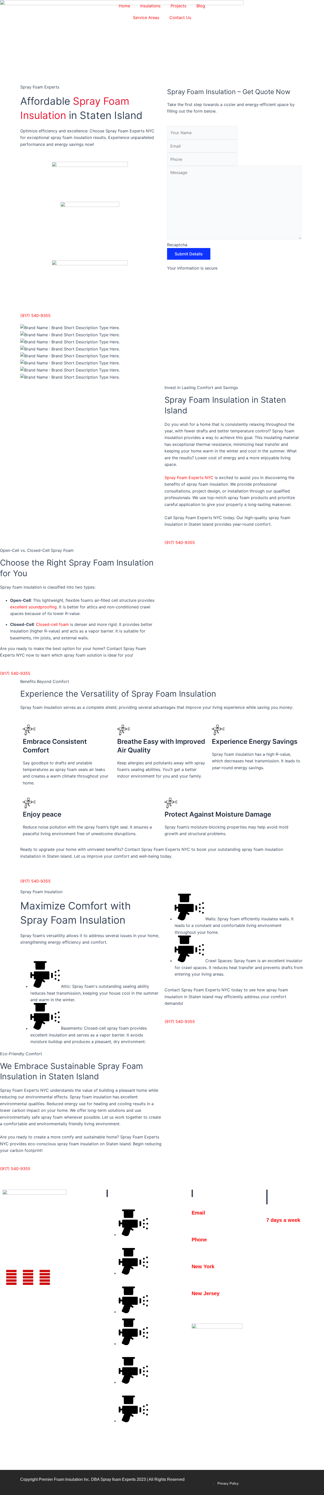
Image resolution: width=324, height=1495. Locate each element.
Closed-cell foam (52, 624)
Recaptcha (177, 244)
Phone (199, 1239)
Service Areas (146, 17)
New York (203, 1266)
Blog (200, 5)
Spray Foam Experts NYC (189, 477)
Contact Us (180, 17)
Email (198, 1213)
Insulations (150, 5)
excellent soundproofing (33, 606)
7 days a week (283, 1220)
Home (124, 5)
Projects (178, 5)
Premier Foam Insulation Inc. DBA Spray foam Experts (87, 1479)
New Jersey (205, 1293)
